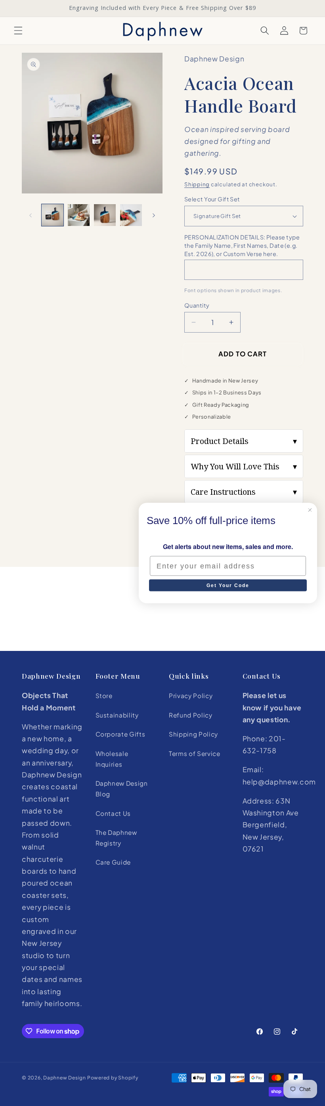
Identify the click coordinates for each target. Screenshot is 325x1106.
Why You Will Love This (244, 466)
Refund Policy (190, 715)
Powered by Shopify (112, 1077)
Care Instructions (244, 491)
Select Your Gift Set (212, 199)
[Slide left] (30, 215)
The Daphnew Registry (116, 838)
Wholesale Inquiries (112, 759)
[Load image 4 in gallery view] (131, 215)
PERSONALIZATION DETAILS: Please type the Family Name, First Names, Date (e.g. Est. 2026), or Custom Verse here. (242, 245)
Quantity (197, 305)
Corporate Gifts (120, 734)
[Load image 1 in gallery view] (52, 215)
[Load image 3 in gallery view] (105, 215)
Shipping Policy (193, 734)
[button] (18, 30)
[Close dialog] (310, 510)
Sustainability (117, 715)
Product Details (244, 441)
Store (104, 695)
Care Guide (113, 862)
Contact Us (113, 813)
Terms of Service (194, 753)
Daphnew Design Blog (122, 788)
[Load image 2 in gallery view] (79, 215)
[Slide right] (153, 215)
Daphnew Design (64, 1077)
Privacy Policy (190, 695)
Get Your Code (227, 585)
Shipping (197, 184)
